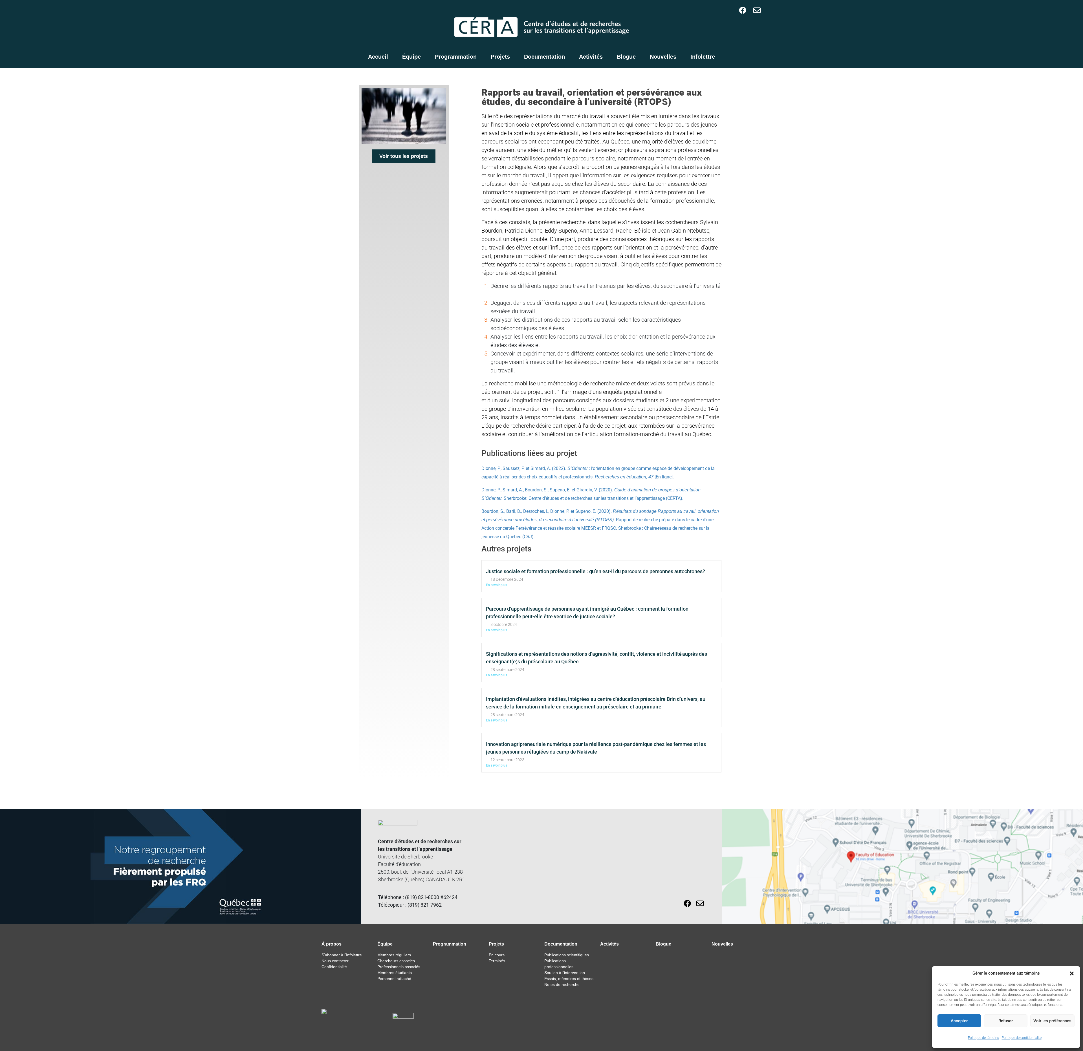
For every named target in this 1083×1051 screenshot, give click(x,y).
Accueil (378, 57)
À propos (332, 944)
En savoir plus (496, 585)
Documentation (544, 57)
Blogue (626, 57)
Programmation (456, 57)
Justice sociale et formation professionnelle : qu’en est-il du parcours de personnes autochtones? (595, 571)
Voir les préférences (1052, 1020)
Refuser (1005, 1020)
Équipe (411, 57)
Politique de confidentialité (1022, 1038)
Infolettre (702, 57)
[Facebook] (742, 10)
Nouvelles (663, 57)
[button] (1072, 973)
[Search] (731, 10)
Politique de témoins (983, 1038)
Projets (500, 57)
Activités (591, 57)
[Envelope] (757, 10)
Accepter (959, 1020)
